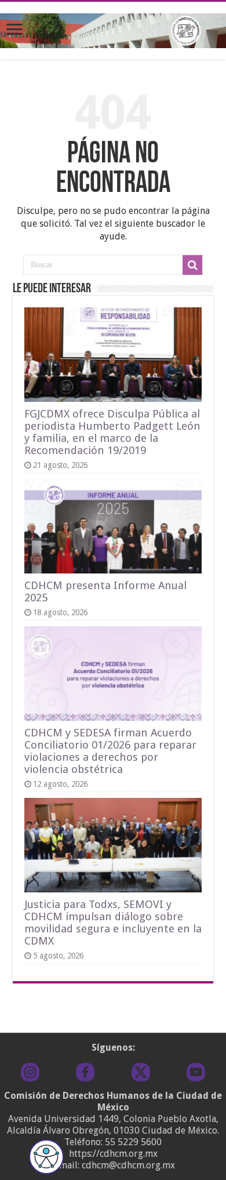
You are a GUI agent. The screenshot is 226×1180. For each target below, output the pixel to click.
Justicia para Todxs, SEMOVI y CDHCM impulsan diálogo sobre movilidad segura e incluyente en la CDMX (113, 922)
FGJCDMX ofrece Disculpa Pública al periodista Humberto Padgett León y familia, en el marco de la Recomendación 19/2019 (112, 432)
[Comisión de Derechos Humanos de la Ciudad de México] (113, 28)
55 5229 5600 (133, 1142)
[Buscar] (192, 265)
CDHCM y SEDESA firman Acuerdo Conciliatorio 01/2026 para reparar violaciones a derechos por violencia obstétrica (110, 751)
